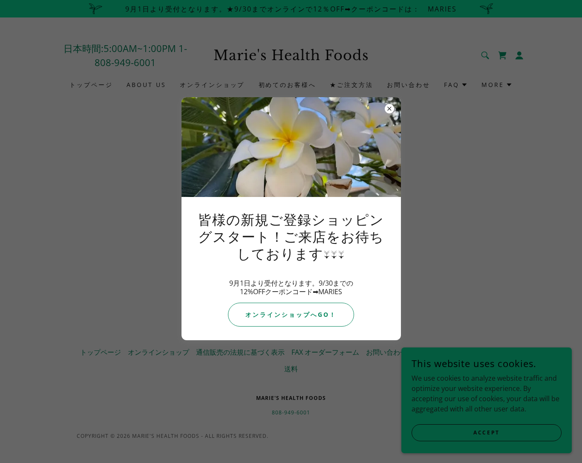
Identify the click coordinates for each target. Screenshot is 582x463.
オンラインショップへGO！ (291, 314)
